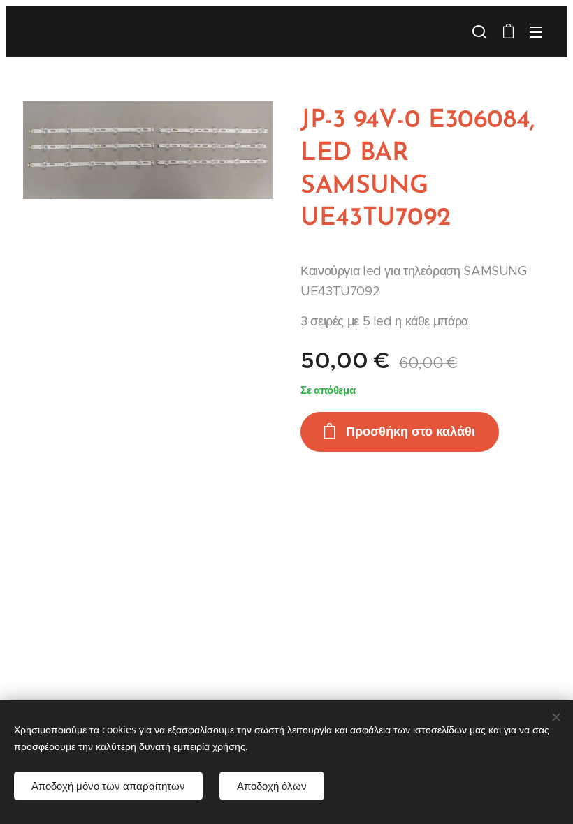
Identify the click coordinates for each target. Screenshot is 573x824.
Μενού (536, 31)
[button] (479, 31)
